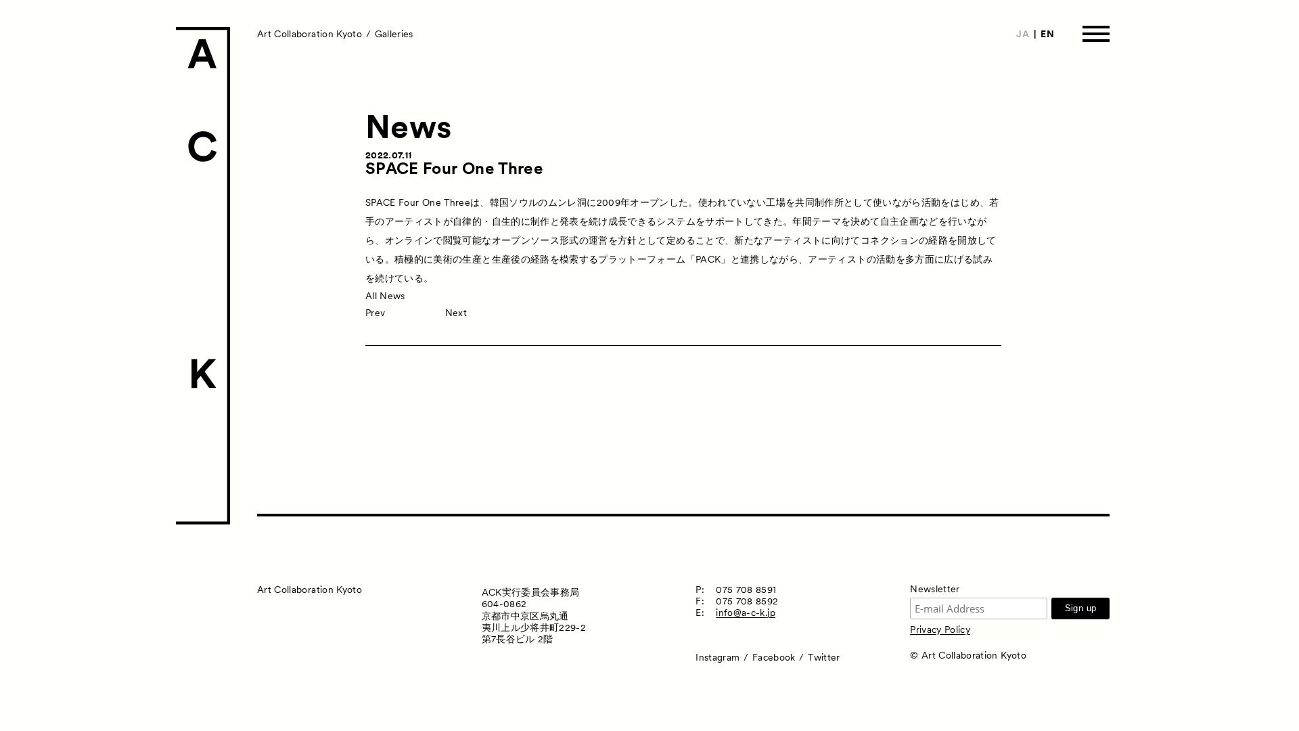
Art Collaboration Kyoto (309, 34)
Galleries (394, 34)
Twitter (824, 657)
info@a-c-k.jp (745, 612)
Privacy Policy (940, 629)
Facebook (774, 657)
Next (456, 313)
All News (385, 296)
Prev (375, 313)
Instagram (717, 657)
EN (1047, 34)
